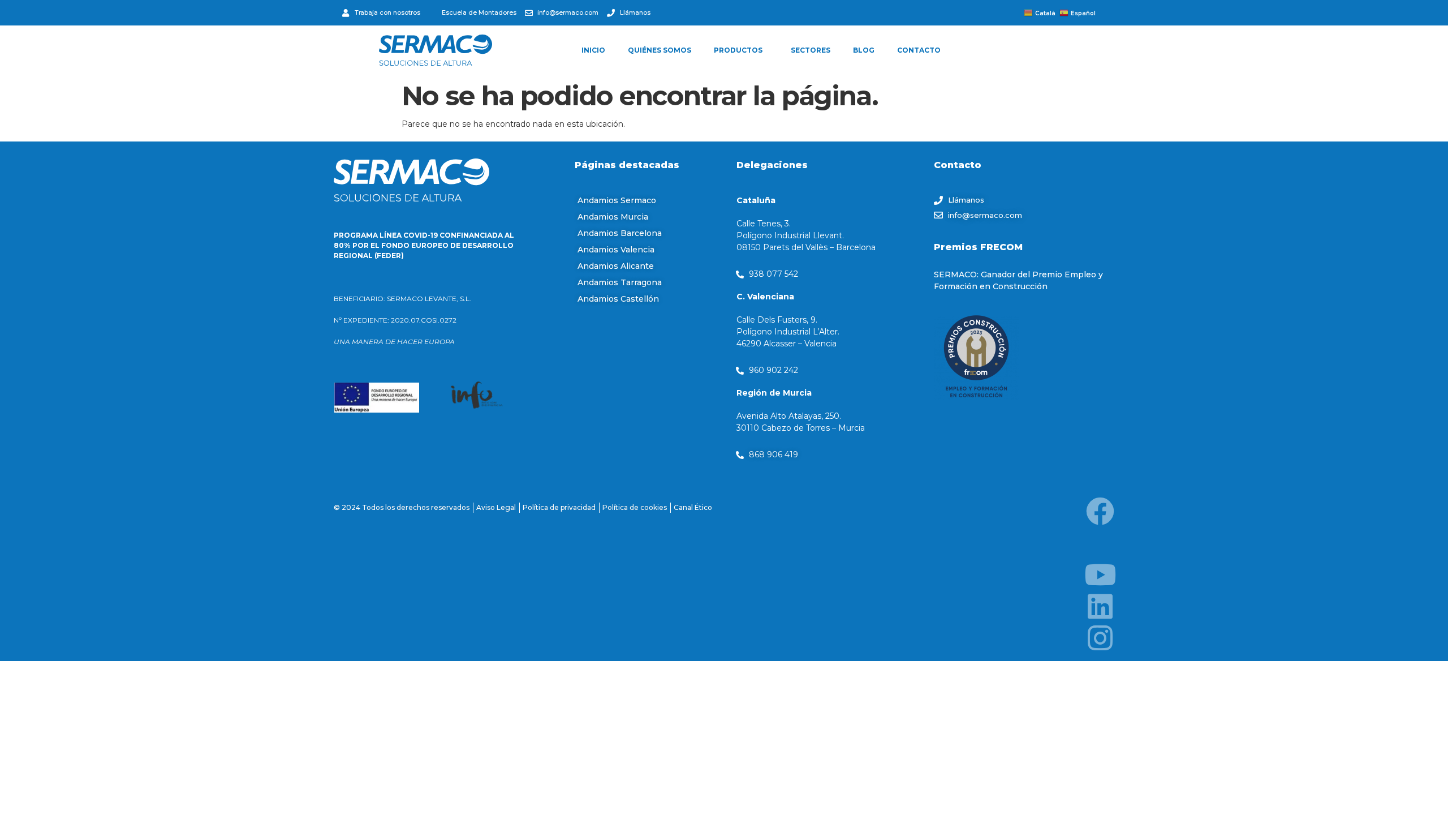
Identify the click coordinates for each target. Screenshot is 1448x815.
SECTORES (810, 50)
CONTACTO (919, 50)
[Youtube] (1100, 574)
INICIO (593, 50)
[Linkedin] (1100, 606)
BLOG (863, 50)
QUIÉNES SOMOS (659, 50)
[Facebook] (1100, 511)
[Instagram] (1100, 638)
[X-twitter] (1100, 543)
